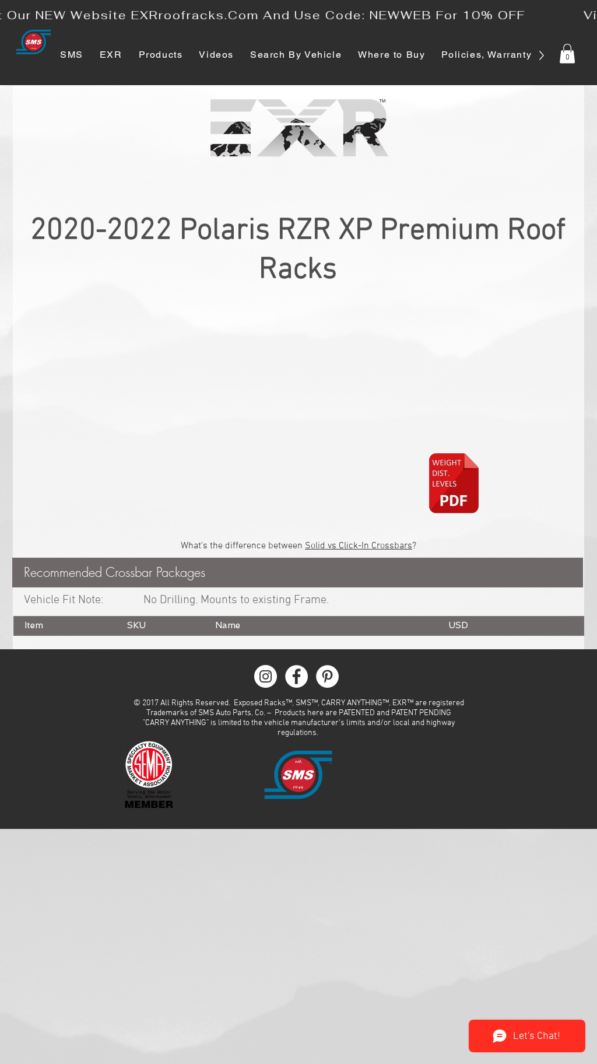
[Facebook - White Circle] (296, 676)
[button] (567, 53)
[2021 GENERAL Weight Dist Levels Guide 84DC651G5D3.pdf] (454, 485)
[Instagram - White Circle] (265, 676)
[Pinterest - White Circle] (327, 676)
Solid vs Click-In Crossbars (358, 546)
